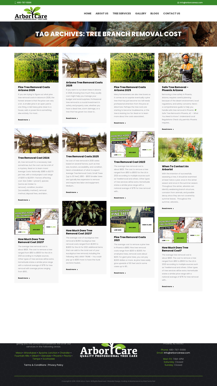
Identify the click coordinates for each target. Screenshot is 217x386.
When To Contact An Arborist (175, 168)
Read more (23, 120)
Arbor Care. (85, 381)
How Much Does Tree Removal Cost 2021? (79, 232)
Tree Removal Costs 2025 (82, 156)
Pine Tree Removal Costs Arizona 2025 (130, 88)
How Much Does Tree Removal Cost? (175, 249)
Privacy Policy (55, 365)
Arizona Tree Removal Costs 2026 (84, 84)
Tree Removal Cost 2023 (129, 162)
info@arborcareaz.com (191, 2)
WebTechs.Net (149, 381)
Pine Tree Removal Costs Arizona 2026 (34, 88)
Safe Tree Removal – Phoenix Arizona (175, 88)
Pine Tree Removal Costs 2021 (130, 238)
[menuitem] (87, 13)
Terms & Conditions (35, 365)
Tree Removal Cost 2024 (33, 158)
